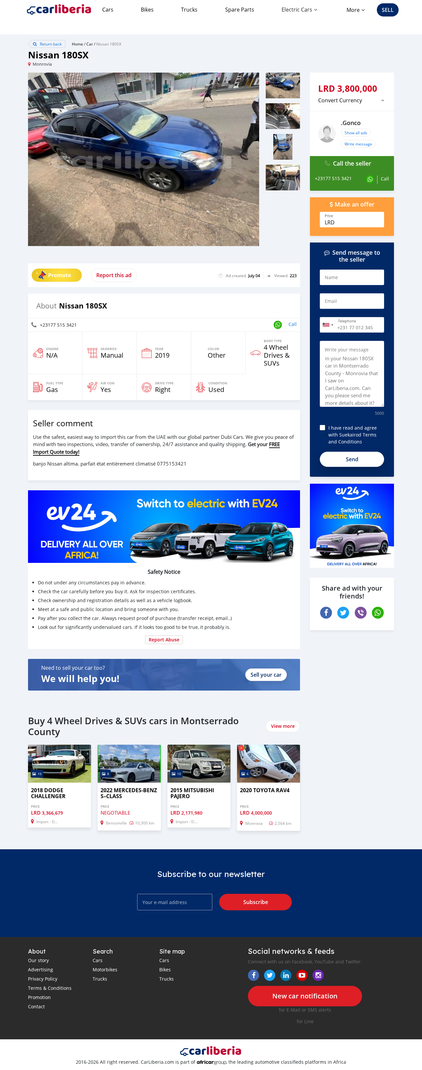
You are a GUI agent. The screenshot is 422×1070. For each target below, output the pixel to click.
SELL (388, 10)
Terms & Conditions (50, 988)
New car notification (305, 995)
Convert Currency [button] (340, 100)
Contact (36, 1006)
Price (329, 215)
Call (292, 324)
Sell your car (266, 674)
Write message (358, 143)
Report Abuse (164, 639)
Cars (107, 9)
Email (331, 301)
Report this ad (114, 275)
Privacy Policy (42, 979)
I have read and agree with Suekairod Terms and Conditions (352, 435)
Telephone (347, 321)
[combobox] (327, 324)
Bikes (147, 9)
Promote (59, 275)
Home (77, 44)
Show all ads (356, 132)
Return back (50, 44)
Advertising (40, 969)
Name (331, 277)
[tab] (352, 100)
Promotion (39, 997)
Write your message (347, 349)
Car (89, 44)
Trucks (189, 9)
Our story (38, 960)
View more (283, 726)
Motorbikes (105, 969)
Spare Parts (239, 9)
